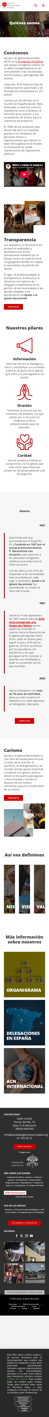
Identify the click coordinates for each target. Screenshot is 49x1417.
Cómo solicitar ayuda (24, 1197)
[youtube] (31, 1235)
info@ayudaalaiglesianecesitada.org (26, 1134)
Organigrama (26, 1182)
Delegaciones (24, 1152)
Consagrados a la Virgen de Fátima (29, 1185)
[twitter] (21, 1235)
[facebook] (16, 1235)
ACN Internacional (15, 1192)
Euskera (13, 1308)
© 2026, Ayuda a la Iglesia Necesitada (24, 1299)
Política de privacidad (31, 1304)
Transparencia (22, 1180)
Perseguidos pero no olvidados (31, 1212)
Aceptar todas (24, 1409)
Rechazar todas (23, 1404)
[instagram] (26, 1235)
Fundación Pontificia (15, 1177)
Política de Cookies (18, 1306)
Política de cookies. (17, 1379)
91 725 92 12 (24, 1138)
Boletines (9, 1209)
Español (36, 1308)
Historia (29, 1177)
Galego (24, 1308)
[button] (36, 5)
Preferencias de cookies (23, 1399)
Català (33, 1306)
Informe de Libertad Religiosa (26, 1209)
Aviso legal (13, 1304)
